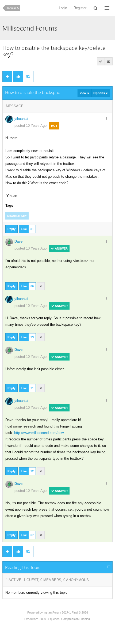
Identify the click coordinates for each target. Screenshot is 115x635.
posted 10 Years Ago (30, 126)
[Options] (106, 119)
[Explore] (107, 8)
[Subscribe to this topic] (109, 61)
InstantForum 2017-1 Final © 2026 (66, 612)
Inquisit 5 (13, 8)
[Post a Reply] (7, 76)
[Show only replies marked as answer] (101, 61)
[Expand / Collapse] (108, 567)
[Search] (96, 8)
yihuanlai (21, 119)
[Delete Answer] (41, 286)
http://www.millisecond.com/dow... (40, 433)
